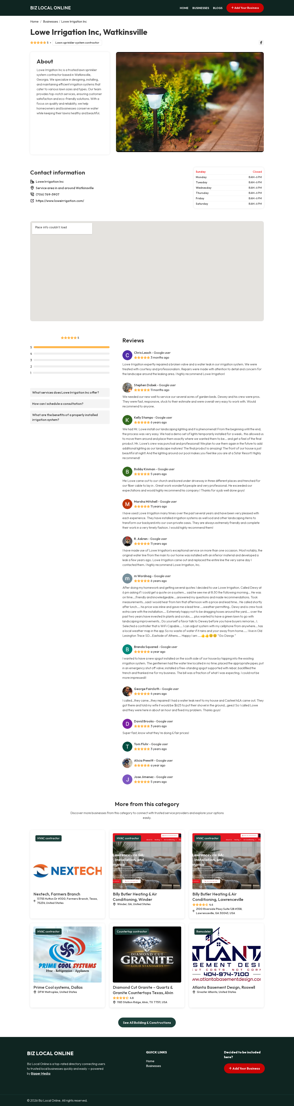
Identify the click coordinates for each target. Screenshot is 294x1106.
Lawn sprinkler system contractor (77, 42)
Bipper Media (40, 1073)
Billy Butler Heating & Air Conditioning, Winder (135, 896)
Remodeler (203, 931)
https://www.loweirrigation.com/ (60, 201)
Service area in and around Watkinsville (65, 188)
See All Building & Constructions (147, 1023)
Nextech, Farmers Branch (56, 893)
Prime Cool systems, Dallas (58, 987)
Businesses (200, 8)
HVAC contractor (48, 838)
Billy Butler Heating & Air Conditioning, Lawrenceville (217, 896)
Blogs (217, 8)
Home (184, 8)
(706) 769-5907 (47, 194)
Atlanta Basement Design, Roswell (223, 987)
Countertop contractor (132, 931)
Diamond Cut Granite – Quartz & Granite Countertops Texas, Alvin (143, 990)
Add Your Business (246, 8)
